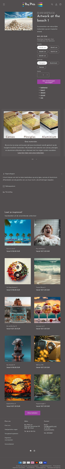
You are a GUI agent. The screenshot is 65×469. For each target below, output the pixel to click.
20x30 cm (42, 47)
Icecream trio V (40, 326)
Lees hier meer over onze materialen (31, 153)
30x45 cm (54, 47)
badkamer (44, 87)
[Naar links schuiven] (28, 159)
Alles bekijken (32, 413)
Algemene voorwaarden (9, 439)
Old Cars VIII (39, 364)
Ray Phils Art (24, 466)
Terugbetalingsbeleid (11, 433)
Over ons (7, 425)
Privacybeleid (56, 465)
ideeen (43, 92)
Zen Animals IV (11, 364)
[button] (4, 4)
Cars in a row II (11, 248)
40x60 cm (42, 51)
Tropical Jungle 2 (40, 403)
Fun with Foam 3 (40, 248)
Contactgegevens (41, 467)
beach (43, 90)
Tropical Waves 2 (40, 287)
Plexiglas (42, 63)
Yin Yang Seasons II (12, 287)
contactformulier (49, 429)
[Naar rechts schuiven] (36, 159)
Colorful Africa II (11, 403)
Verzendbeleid (9, 444)
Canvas (41, 67)
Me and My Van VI (12, 326)
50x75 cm (54, 51)
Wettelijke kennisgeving (53, 467)
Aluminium (53, 63)
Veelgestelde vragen (11, 429)
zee (42, 98)
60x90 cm (42, 56)
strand (43, 95)
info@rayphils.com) (51, 426)
